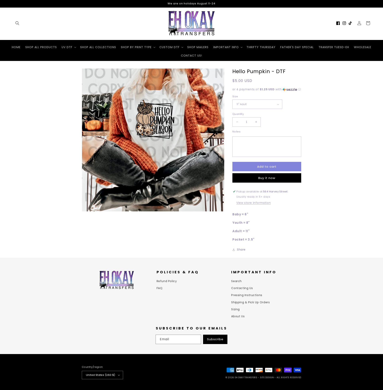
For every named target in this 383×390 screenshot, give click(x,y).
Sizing (235, 309)
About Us (238, 316)
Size (235, 96)
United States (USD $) (100, 375)
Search (236, 281)
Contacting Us (242, 288)
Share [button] (241, 250)
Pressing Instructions (246, 295)
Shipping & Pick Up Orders (250, 302)
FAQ (160, 288)
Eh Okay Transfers (246, 377)
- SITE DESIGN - (267, 377)
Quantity (238, 114)
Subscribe (215, 339)
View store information (253, 203)
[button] (17, 23)
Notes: (236, 131)
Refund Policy (167, 281)
